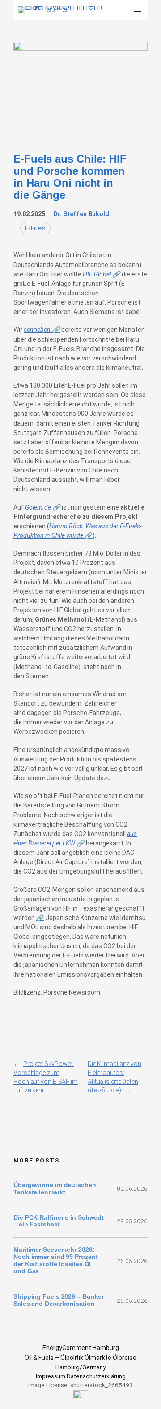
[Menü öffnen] (137, 9)
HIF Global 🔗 (101, 274)
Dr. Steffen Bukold (81, 213)
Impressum (50, 1376)
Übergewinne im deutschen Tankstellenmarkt (54, 1189)
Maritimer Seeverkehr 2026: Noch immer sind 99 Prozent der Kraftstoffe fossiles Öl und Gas (55, 1260)
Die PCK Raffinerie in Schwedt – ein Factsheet (58, 1221)
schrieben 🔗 (42, 329)
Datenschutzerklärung (96, 1376)
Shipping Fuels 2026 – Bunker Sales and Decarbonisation (58, 1300)
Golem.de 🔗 (42, 507)
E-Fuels (35, 228)
